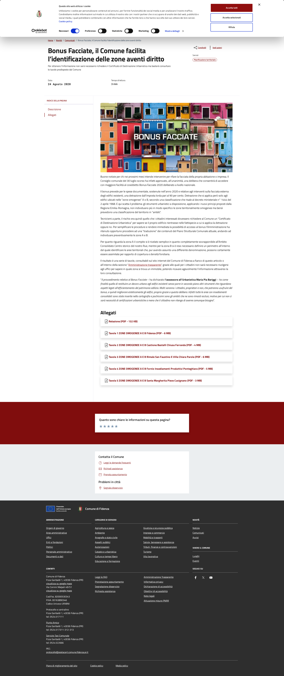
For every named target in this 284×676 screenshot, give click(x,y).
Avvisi (196, 537)
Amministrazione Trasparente (159, 577)
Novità (59, 40)
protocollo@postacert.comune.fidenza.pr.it (67, 652)
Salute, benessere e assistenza (158, 542)
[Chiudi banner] (259, 5)
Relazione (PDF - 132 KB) (123, 321)
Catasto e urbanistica (105, 551)
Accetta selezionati (232, 17)
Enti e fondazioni (54, 542)
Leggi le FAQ (101, 577)
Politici (49, 547)
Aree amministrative (56, 533)
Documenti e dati (54, 556)
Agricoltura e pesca (104, 528)
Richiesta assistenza (105, 591)
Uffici (48, 537)
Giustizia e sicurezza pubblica (158, 528)
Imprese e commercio (154, 533)
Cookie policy (65, 21)
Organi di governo (55, 528)
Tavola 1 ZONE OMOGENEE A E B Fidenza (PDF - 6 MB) (140, 333)
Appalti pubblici (102, 542)
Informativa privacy (153, 582)
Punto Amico (52, 622)
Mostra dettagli (172, 31)
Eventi (196, 561)
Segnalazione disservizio (107, 586)
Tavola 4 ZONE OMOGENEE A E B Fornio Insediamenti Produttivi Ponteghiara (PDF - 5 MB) (161, 369)
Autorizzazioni (102, 547)
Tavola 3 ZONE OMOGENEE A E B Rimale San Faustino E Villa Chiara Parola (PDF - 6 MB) (159, 357)
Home (50, 40)
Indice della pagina (57, 100)
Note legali (149, 596)
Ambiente (100, 533)
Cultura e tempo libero (106, 556)
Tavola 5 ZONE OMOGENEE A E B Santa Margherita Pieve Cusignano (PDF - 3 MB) (155, 381)
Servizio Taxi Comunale (57, 635)
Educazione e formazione (107, 561)
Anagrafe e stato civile (106, 537)
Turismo (147, 551)
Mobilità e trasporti (153, 537)
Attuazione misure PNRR (156, 600)
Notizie (196, 528)
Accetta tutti (232, 7)
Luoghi (196, 556)
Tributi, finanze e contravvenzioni (160, 547)
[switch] (102, 31)
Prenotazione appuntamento (109, 582)
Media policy (122, 665)
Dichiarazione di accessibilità (158, 586)
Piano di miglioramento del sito (61, 665)
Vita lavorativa (150, 556)
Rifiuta (232, 27)
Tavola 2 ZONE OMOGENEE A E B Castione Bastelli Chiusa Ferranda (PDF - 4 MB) (155, 345)
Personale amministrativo (59, 551)
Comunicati (70, 40)
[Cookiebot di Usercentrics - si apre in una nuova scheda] (39, 31)
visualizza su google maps (59, 583)
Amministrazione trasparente (144, 265)
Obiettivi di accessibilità (156, 591)
